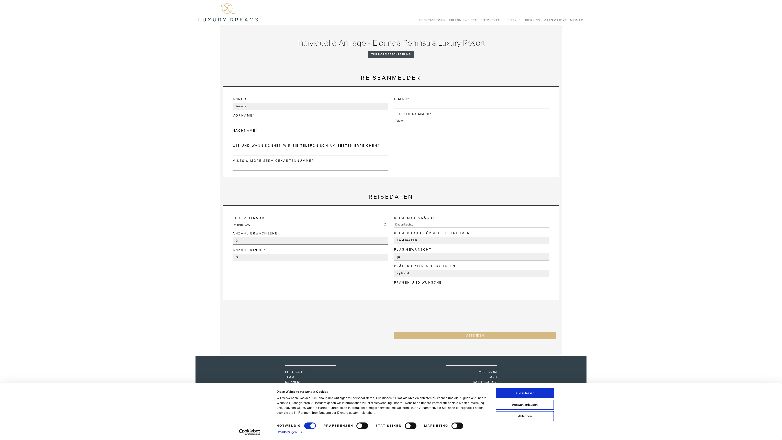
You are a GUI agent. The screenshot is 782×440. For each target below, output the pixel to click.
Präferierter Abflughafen (424, 266)
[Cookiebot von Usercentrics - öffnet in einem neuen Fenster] (249, 432)
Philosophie (296, 372)
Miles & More (555, 20)
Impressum (487, 372)
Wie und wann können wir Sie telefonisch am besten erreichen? (306, 146)
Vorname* (244, 115)
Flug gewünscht (413, 250)
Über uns (532, 20)
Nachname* (245, 131)
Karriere (293, 382)
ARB (493, 377)
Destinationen (432, 20)
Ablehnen (525, 416)
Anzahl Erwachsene (255, 233)
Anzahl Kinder (249, 250)
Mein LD (576, 20)
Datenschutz (485, 382)
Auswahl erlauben (525, 404)
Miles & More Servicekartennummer (273, 161)
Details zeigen (287, 432)
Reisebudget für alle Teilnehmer (432, 233)
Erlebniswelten (463, 20)
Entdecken (490, 20)
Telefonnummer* (413, 114)
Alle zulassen (524, 393)
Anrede (241, 99)
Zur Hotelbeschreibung (391, 54)
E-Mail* (401, 99)
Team (289, 377)
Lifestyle (512, 20)
